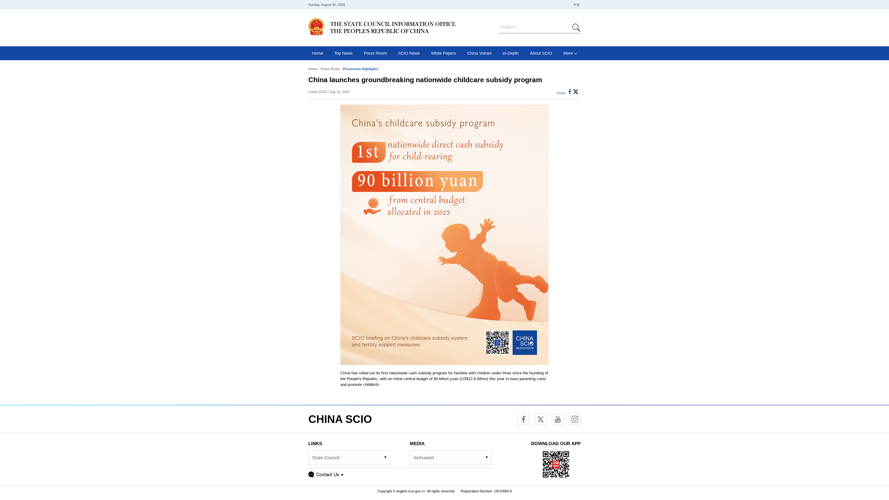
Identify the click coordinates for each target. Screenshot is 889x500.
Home (313, 69)
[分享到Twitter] (575, 93)
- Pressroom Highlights (359, 69)
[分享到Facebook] (569, 93)
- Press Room (329, 69)
